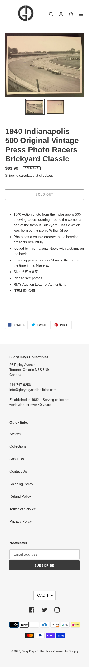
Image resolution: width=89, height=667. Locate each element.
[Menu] (81, 14)
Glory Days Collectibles (37, 651)
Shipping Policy (21, 484)
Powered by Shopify (66, 651)
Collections (18, 446)
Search (15, 434)
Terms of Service (22, 509)
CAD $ (43, 595)
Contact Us (18, 471)
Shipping (11, 175)
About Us (16, 459)
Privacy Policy (20, 521)
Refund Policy (20, 496)
